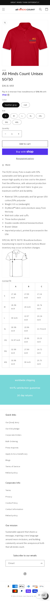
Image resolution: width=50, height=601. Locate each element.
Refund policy (12, 472)
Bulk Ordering (12, 441)
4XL (17, 122)
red (25, 105)
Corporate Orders (13, 435)
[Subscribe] (41, 563)
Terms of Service (13, 466)
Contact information (14, 509)
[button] (3, 9)
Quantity (5, 128)
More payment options (25, 158)
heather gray (11, 105)
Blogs (8, 460)
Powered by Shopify (33, 596)
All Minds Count (21, 596)
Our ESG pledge (12, 428)
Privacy (9, 496)
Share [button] (7, 165)
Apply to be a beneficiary (17, 454)
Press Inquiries (12, 447)
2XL (40, 116)
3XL (6, 122)
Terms (8, 490)
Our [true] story (12, 422)
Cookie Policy (12, 503)
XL (31, 116)
